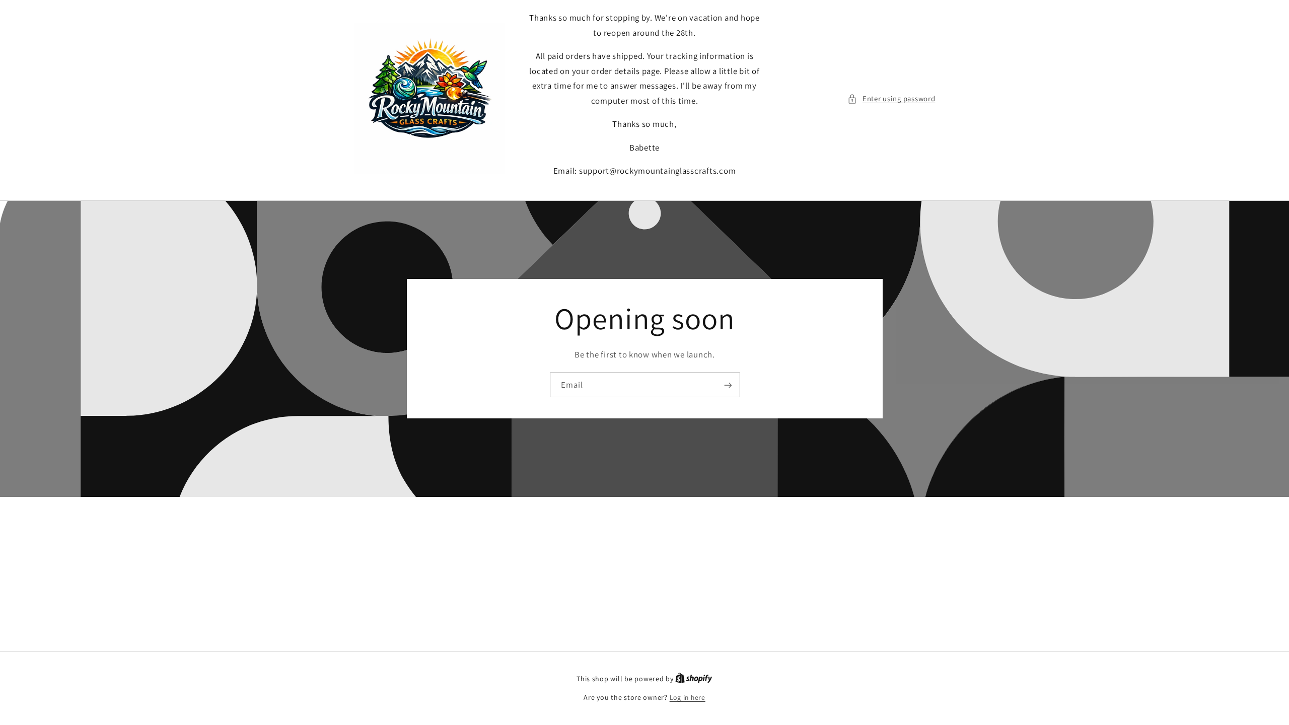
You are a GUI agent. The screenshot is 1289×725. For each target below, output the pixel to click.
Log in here (687, 697)
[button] (891, 98)
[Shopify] (693, 678)
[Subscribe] (727, 385)
